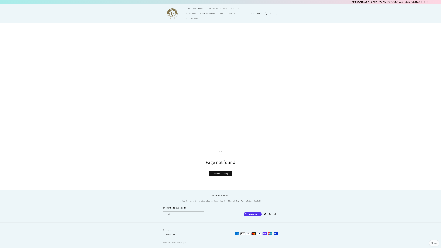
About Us (193, 201)
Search (222, 201)
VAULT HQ (171, 243)
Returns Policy (246, 201)
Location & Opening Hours (208, 201)
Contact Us (184, 201)
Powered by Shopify (180, 243)
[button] (213, 8)
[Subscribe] (201, 214)
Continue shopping (220, 173)
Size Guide (257, 201)
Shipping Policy (233, 201)
